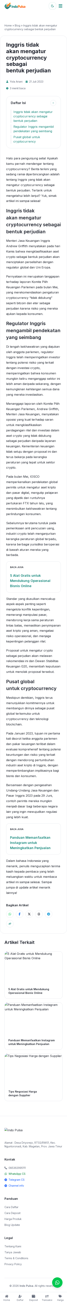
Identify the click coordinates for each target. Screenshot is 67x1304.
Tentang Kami (12, 1246)
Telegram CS (17, 1179)
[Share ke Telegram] (48, 914)
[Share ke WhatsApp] (10, 914)
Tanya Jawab (12, 1252)
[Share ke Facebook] (19, 914)
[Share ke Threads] (39, 914)
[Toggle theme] (52, 6)
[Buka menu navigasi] (60, 6)
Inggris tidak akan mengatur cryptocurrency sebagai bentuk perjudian (33, 116)
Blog (17, 25)
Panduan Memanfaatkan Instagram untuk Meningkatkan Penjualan (30, 843)
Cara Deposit (12, 1213)
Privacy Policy (13, 1264)
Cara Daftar (11, 1207)
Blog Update (12, 1224)
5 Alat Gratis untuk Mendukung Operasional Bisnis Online (30, 581)
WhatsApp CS (17, 1173)
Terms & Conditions (16, 1258)
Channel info (16, 1185)
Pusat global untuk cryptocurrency (26, 139)
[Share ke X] (29, 914)
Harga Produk (13, 1218)
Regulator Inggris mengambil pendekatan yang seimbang (33, 129)
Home (8, 25)
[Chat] (57, 1282)
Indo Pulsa (26, 1285)
